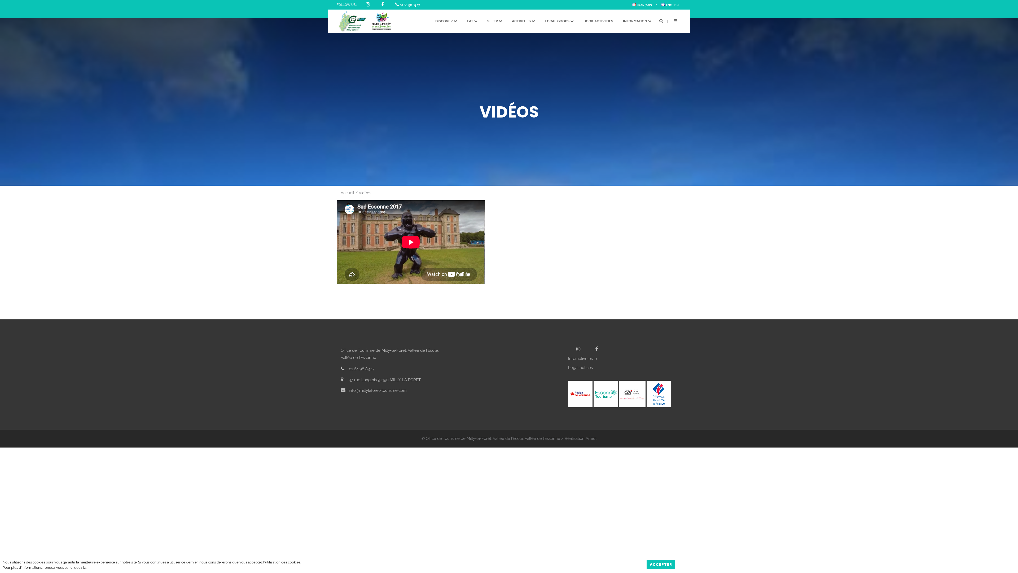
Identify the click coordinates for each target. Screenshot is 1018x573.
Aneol (591, 438)
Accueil (347, 192)
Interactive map (582, 358)
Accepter (661, 564)
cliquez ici (78, 568)
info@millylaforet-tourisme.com (377, 390)
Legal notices (580, 367)
